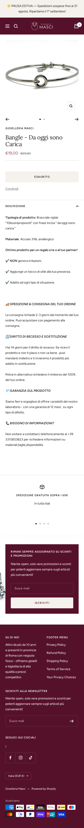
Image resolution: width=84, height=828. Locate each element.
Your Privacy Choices (61, 677)
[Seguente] (77, 119)
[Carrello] (76, 26)
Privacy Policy (56, 645)
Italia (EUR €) (16, 775)
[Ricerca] (16, 26)
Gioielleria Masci (19, 128)
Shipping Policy (57, 661)
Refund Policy (56, 653)
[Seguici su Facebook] (10, 758)
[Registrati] (72, 721)
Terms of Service (58, 669)
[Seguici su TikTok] (31, 758)
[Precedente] (7, 119)
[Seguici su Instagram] (20, 758)
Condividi (11, 189)
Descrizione (15, 206)
